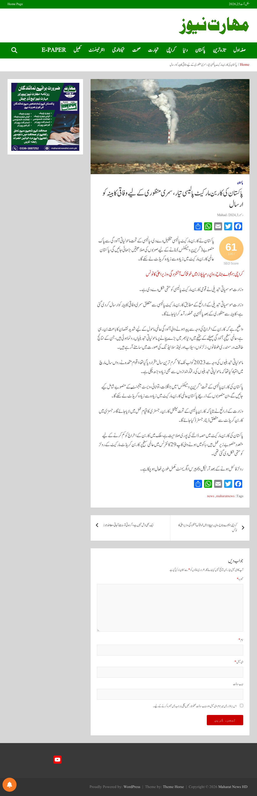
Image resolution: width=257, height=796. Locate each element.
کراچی (170, 50)
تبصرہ (240, 579)
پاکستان (200, 50)
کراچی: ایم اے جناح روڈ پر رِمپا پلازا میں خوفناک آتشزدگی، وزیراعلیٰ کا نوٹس (194, 274)
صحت (136, 50)
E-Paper (54, 50)
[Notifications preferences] (10, 785)
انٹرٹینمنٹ (97, 50)
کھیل (77, 50)
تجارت (153, 50)
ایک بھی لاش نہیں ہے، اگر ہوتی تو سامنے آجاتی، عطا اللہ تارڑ (128, 525)
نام (240, 640)
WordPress (131, 787)
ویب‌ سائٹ (238, 684)
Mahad (222, 215)
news (210, 496)
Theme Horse (173, 787)
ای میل (238, 662)
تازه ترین (219, 50)
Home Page (15, 4)
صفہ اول (239, 50)
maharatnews (225, 496)
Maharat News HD (232, 787)
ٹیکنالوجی (118, 50)
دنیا (185, 50)
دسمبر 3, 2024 (236, 215)
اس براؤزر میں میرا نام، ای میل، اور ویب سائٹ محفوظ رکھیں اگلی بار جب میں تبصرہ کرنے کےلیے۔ (194, 706)
